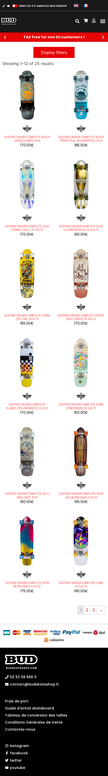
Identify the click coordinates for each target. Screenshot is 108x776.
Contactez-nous (20, 729)
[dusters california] (27, 129)
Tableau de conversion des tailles (36, 715)
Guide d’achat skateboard (29, 708)
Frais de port (16, 701)
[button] (102, 21)
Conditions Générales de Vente (34, 722)
